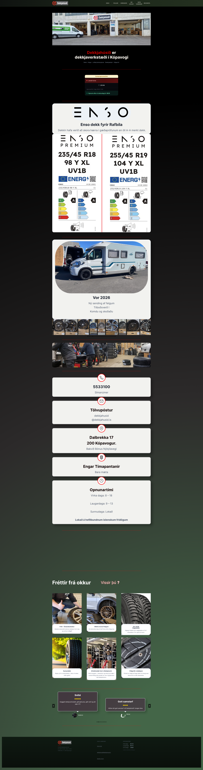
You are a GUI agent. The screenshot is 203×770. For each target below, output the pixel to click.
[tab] (87, 336)
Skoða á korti (100, 758)
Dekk (107, 3)
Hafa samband (139, 3)
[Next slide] (149, 327)
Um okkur (131, 3)
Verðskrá (123, 3)
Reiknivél (147, 3)
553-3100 (99, 746)
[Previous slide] (53, 327)
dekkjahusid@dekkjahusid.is (104, 752)
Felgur (115, 3)
